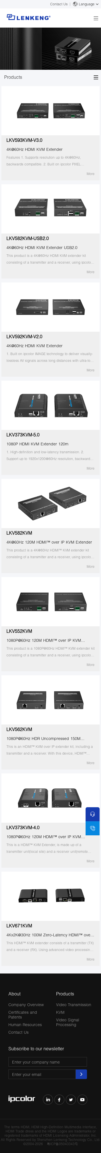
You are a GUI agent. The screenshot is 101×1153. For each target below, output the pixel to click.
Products (65, 993)
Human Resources (25, 1024)
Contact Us (59, 4)
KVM (60, 1012)
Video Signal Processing (67, 1022)
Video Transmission (73, 1004)
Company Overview (26, 1004)
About (14, 993)
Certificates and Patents (22, 1014)
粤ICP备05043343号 (62, 1144)
